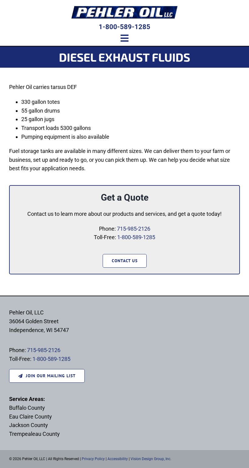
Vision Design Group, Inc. (151, 459)
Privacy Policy (93, 459)
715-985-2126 (133, 229)
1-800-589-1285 (124, 27)
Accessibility (117, 459)
